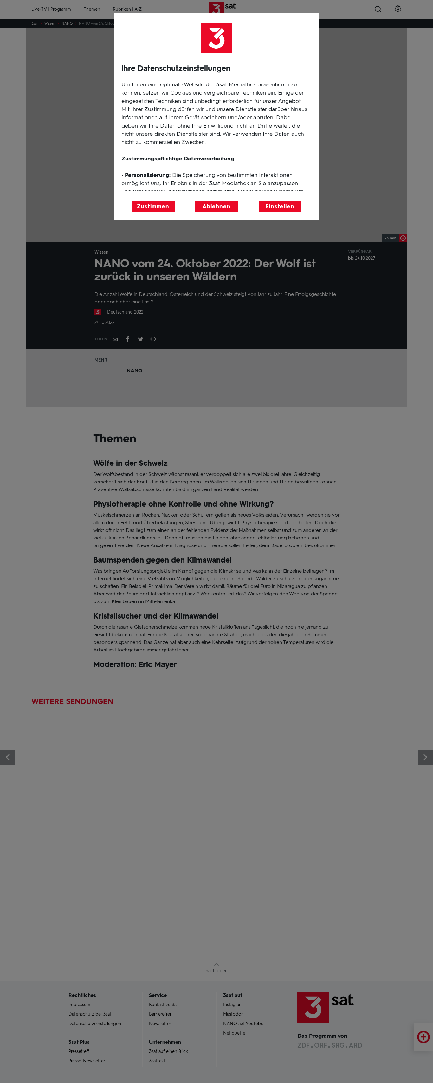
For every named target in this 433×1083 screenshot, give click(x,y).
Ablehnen (216, 206)
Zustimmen (153, 206)
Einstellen (279, 206)
